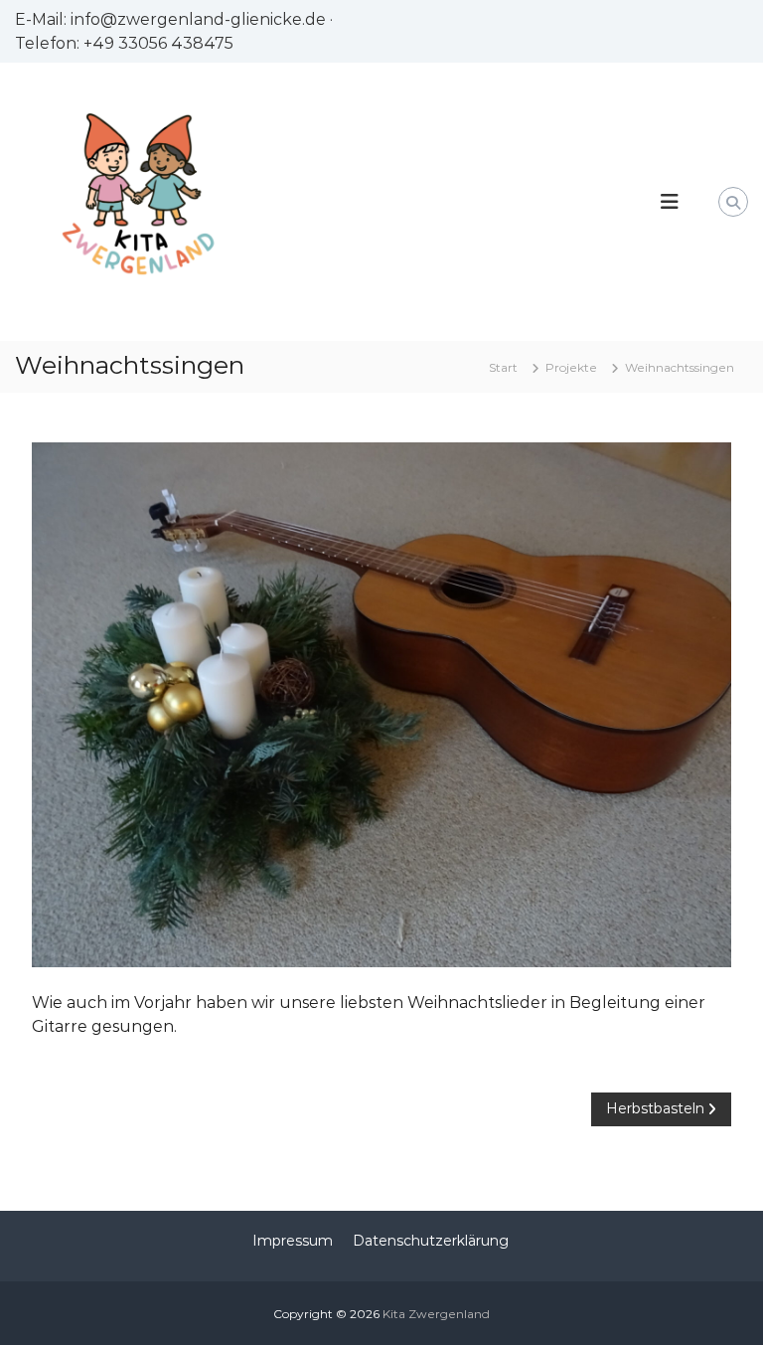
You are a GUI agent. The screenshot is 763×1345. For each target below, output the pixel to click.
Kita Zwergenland (436, 1313)
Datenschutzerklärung (431, 1241)
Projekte (571, 367)
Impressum (292, 1241)
